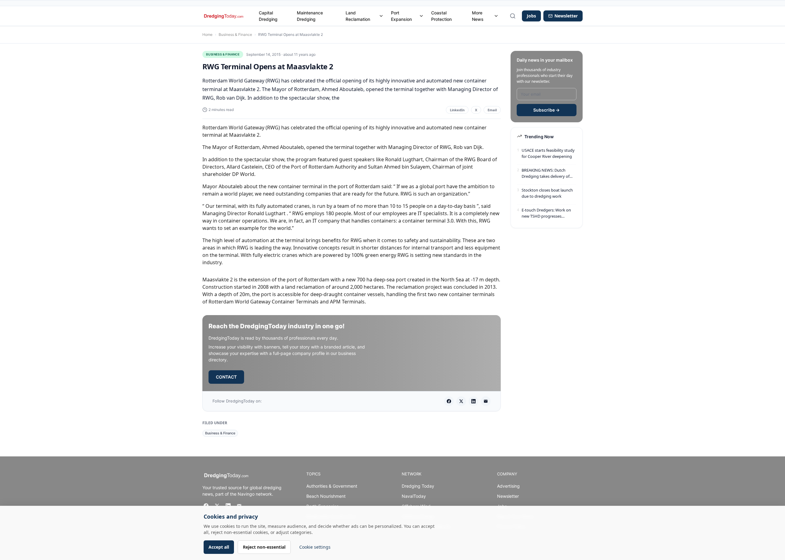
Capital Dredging (268, 16)
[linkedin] (473, 401)
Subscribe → (546, 109)
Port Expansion (401, 16)
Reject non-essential (264, 547)
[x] (461, 401)
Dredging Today (418, 486)
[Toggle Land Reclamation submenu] (381, 15)
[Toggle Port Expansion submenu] (421, 15)
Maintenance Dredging (310, 16)
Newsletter (508, 496)
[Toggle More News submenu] (496, 15)
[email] (486, 401)
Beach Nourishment (326, 496)
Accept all (219, 547)
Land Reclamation (358, 16)
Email (492, 110)
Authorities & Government (331, 486)
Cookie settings (315, 547)
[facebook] (449, 401)
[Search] (512, 15)
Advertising (508, 486)
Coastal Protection (441, 16)
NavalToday (414, 496)
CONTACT (226, 376)
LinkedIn (457, 110)
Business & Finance (235, 34)
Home (207, 34)
